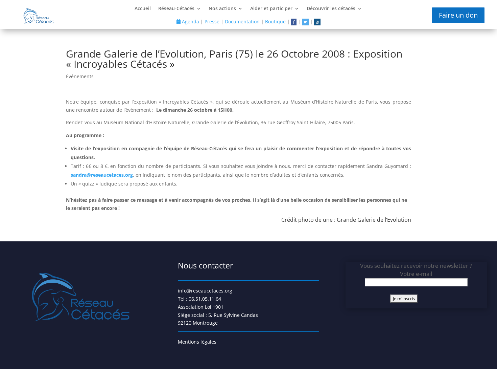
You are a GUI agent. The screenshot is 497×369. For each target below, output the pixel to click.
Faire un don (458, 15)
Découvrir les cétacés (331, 9)
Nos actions (222, 9)
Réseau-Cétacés (176, 9)
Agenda (190, 21)
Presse (212, 21)
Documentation (242, 21)
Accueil (143, 9)
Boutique (275, 21)
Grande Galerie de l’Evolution (374, 219)
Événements (80, 76)
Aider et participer (271, 9)
